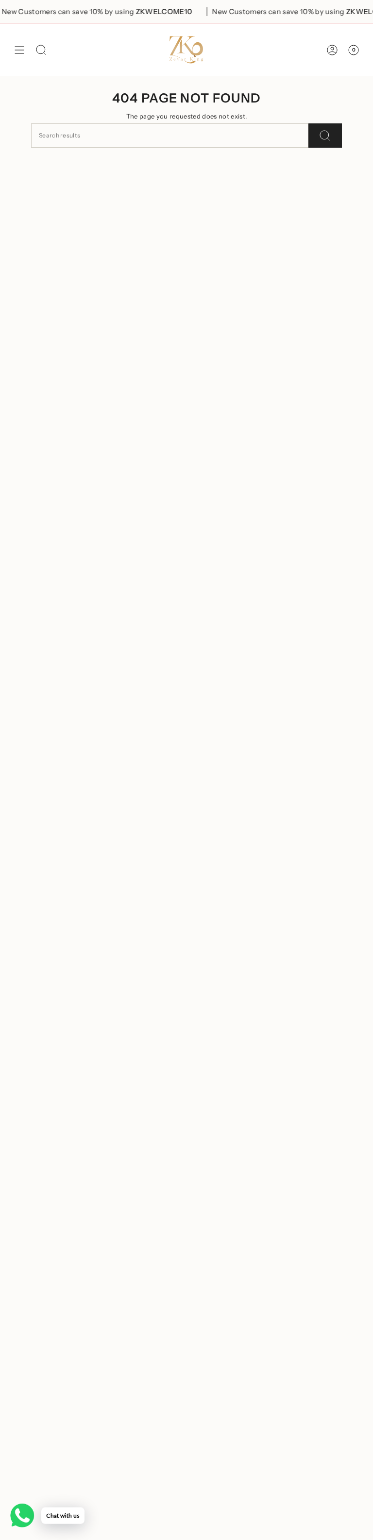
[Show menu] (19, 49)
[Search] (325, 135)
